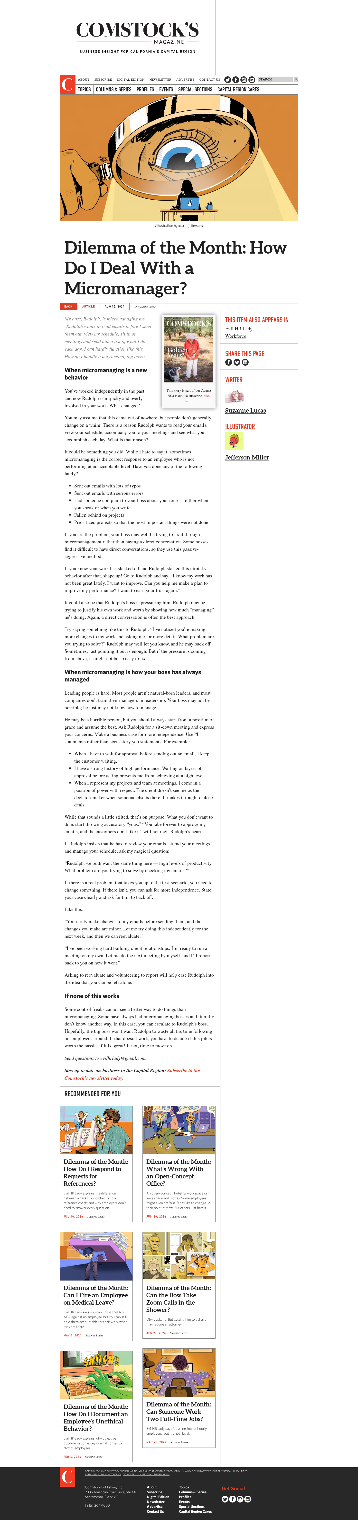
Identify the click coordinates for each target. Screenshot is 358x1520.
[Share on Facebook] (228, 362)
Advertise (185, 79)
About (84, 79)
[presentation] (67, 84)
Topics (84, 89)
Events (166, 89)
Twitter (227, 80)
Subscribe (103, 79)
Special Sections (195, 89)
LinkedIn (251, 80)
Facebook (235, 80)
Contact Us (209, 79)
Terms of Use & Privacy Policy (103, 1474)
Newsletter (160, 79)
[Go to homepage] (137, 37)
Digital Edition (131, 79)
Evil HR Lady (239, 328)
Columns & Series (114, 89)
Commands (3, 1516)
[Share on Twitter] (237, 362)
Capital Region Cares (238, 89)
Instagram (243, 80)
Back (68, 306)
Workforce (235, 336)
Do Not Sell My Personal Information (146, 1474)
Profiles (145, 89)
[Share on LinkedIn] (245, 362)
